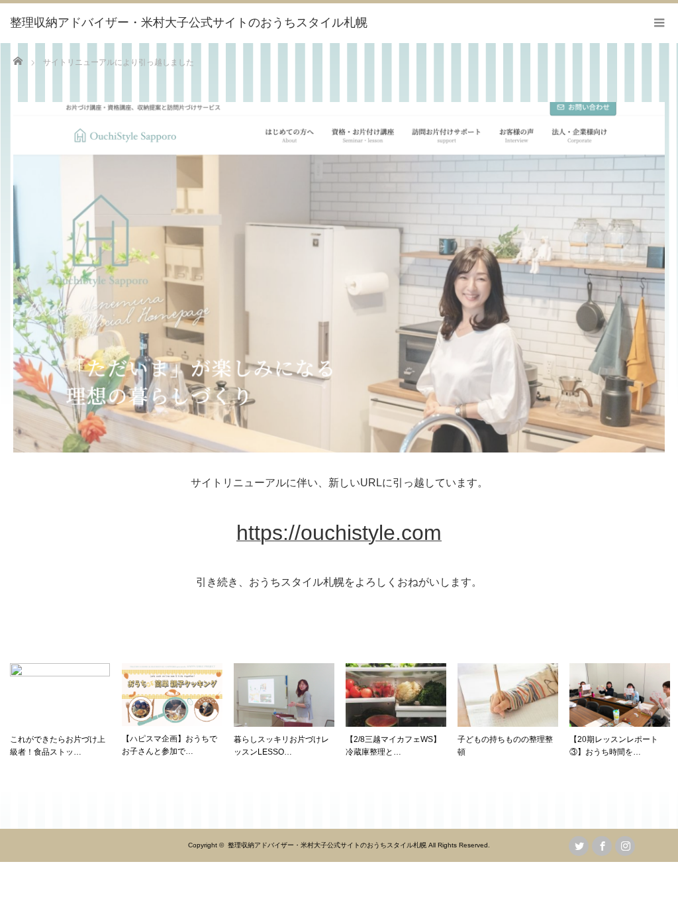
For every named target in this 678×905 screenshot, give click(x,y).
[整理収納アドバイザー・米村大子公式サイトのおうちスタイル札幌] (188, 23)
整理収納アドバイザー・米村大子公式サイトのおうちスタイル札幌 (327, 845)
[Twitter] (579, 846)
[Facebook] (602, 846)
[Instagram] (625, 846)
